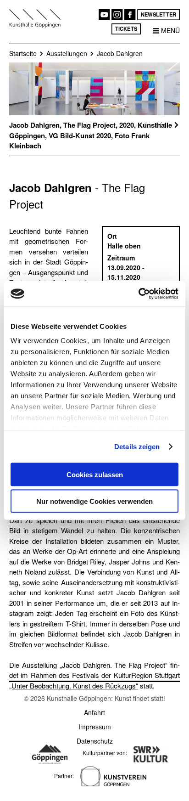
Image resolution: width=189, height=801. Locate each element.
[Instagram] (116, 14)
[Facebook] (129, 14)
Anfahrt (94, 712)
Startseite (23, 53)
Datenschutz (95, 740)
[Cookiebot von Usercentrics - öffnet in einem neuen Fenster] (138, 294)
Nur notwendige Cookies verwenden (94, 501)
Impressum (94, 726)
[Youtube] (104, 14)
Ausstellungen (66, 53)
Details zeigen (137, 447)
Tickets (126, 28)
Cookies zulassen (95, 474)
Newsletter (158, 14)
